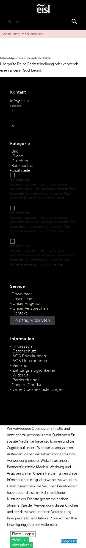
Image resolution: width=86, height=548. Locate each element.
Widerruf (19, 375)
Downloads (21, 294)
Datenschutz (23, 351)
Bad (14, 151)
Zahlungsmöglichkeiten (33, 370)
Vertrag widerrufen (33, 320)
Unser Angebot (26, 303)
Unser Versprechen (29, 308)
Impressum (22, 346)
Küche (17, 156)
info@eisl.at (20, 101)
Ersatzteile (20, 170)
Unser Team (22, 298)
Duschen (19, 160)
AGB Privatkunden (28, 356)
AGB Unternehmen (30, 360)
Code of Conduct (27, 384)
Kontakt (19, 313)
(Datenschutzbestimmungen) (35, 203)
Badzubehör (22, 165)
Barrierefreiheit (25, 380)
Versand (19, 365)
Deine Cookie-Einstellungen (37, 389)
